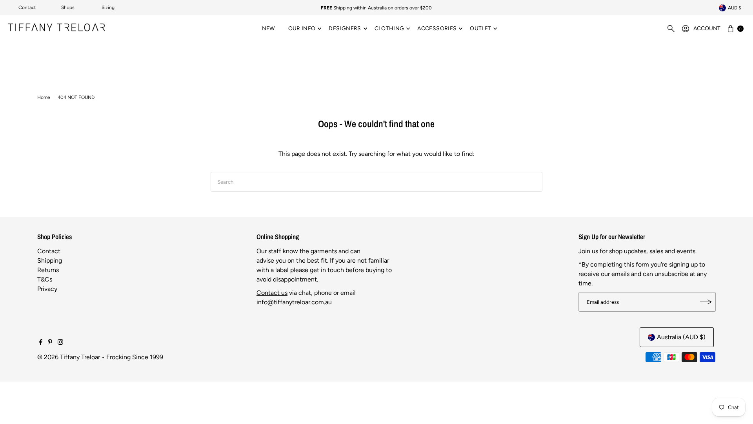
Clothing (389, 28)
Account (706, 28)
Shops (68, 7)
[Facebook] (40, 343)
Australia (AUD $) (681, 337)
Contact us (271, 292)
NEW (268, 28)
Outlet (480, 28)
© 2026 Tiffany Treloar (68, 357)
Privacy (47, 288)
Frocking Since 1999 (134, 357)
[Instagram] (60, 343)
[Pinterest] (50, 343)
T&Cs (44, 279)
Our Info (302, 28)
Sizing (108, 7)
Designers (345, 28)
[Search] (671, 28)
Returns (48, 270)
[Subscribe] (706, 302)
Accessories (437, 28)
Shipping (49, 260)
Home (43, 97)
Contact (27, 7)
